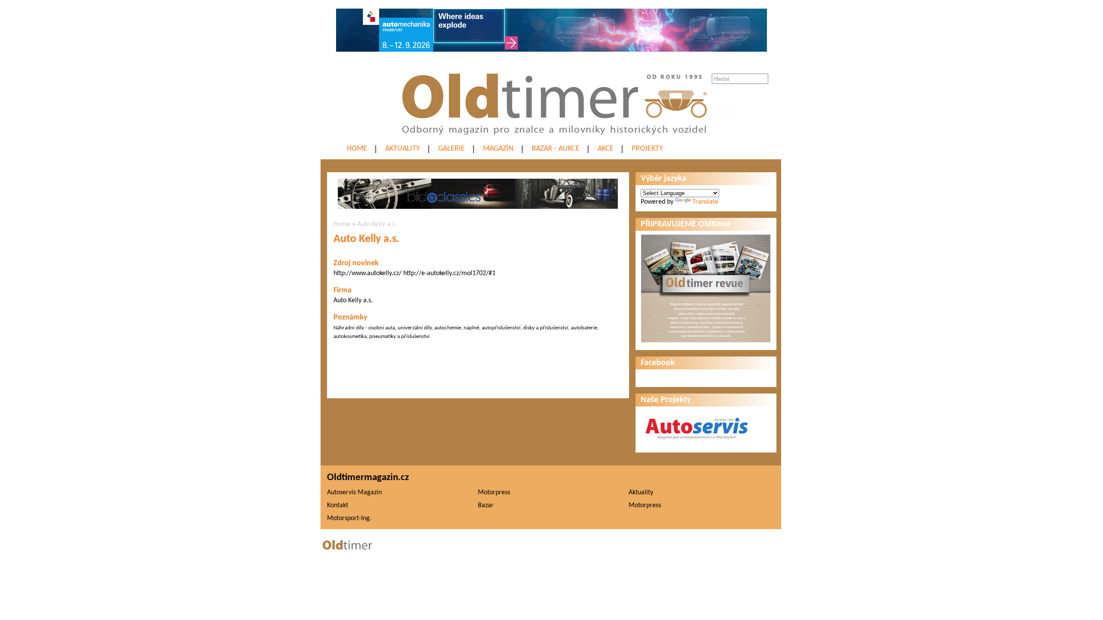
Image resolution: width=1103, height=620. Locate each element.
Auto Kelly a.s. (376, 224)
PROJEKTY (647, 149)
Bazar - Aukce (556, 149)
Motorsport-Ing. (349, 518)
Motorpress (494, 492)
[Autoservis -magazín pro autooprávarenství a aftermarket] (697, 443)
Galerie (451, 149)
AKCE (606, 149)
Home (357, 149)
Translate (705, 201)
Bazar (486, 505)
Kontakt (337, 505)
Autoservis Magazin (354, 492)
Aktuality (402, 149)
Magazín (498, 149)
